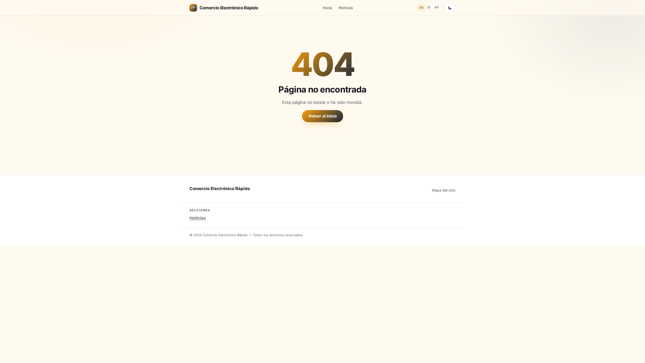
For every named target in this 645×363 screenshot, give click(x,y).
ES (422, 7)
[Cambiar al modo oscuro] (450, 7)
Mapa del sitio (444, 190)
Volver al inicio (322, 115)
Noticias (346, 8)
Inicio (327, 8)
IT (429, 7)
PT (437, 7)
